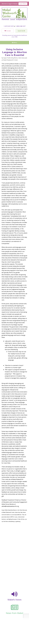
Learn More (22, 4)
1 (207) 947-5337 (9, 26)
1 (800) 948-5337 (20, 26)
